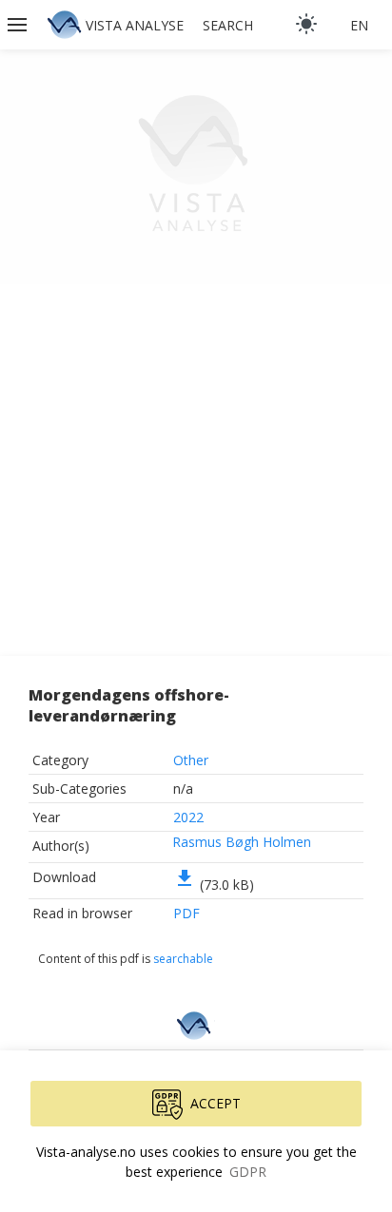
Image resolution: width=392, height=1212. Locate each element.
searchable (183, 959)
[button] (19, 24)
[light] (306, 23)
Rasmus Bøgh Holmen (241, 842)
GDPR (247, 1172)
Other (190, 760)
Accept (215, 1103)
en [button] (359, 25)
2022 (188, 817)
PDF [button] (186, 913)
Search (228, 25)
